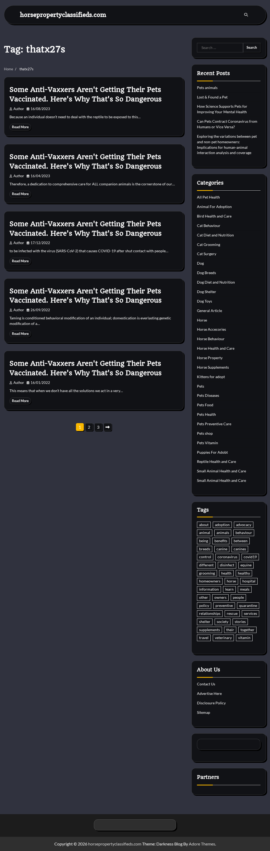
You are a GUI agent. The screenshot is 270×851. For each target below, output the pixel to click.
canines (240, 549)
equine (246, 565)
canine (221, 549)
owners (220, 597)
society (222, 621)
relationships (209, 613)
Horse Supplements (213, 367)
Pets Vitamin (207, 443)
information (209, 589)
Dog (200, 263)
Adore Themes (202, 843)
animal (204, 532)
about (204, 524)
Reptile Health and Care (216, 461)
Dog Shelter (206, 291)
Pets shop (205, 433)
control (205, 557)
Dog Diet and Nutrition (216, 282)
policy (204, 605)
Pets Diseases (208, 395)
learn (229, 589)
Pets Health (206, 414)
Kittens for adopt (211, 376)
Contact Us (206, 684)
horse (231, 581)
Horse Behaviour (211, 339)
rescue (232, 613)
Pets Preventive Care (214, 424)
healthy (244, 573)
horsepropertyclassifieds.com (63, 14)
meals (244, 589)
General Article (209, 310)
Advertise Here (209, 693)
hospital (248, 581)
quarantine (248, 605)
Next (108, 427)
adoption (222, 524)
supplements (209, 629)
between (241, 540)
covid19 (250, 557)
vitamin (244, 637)
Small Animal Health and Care (221, 471)
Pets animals (207, 87)
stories (240, 621)
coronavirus (227, 557)
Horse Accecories (211, 329)
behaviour (243, 532)
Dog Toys (204, 301)
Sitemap (203, 712)
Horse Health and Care (215, 348)
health (226, 573)
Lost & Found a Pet (212, 97)
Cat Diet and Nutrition (215, 235)
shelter (204, 621)
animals (222, 532)
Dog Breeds (206, 272)
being (203, 540)
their (230, 629)
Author (18, 109)
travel (204, 637)
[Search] (246, 15)
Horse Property (210, 357)
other (203, 597)
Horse (202, 320)
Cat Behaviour (208, 225)
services (250, 613)
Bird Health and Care (214, 216)
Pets (200, 386)
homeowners (209, 581)
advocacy (243, 524)
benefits (220, 540)
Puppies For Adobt (212, 452)
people (238, 597)
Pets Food (205, 405)
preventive (224, 605)
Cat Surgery (206, 253)
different (206, 565)
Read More (20, 127)
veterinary (223, 637)
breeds (204, 549)
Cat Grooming (208, 244)
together (247, 629)
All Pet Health (208, 197)
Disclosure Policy (211, 703)
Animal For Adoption (214, 206)
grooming (207, 573)
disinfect (227, 565)
